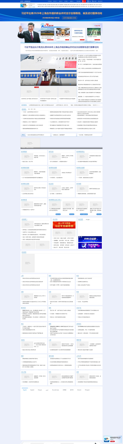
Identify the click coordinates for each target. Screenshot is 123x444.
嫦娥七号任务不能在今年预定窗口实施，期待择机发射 (95, 210)
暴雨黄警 (83, 92)
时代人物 (67, 240)
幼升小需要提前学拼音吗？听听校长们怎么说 (60, 281)
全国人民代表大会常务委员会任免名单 (31, 284)
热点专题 (55, 219)
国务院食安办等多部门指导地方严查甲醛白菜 (32, 333)
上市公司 (96, 6)
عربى (47, 390)
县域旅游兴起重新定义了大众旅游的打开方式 (60, 358)
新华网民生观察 (25, 183)
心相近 (67, 39)
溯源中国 (66, 6)
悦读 (84, 6)
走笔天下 (72, 245)
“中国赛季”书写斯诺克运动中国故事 (67, 98)
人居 (50, 339)
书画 (82, 4)
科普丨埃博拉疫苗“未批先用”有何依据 (31, 239)
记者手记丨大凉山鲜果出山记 (29, 232)
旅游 (71, 6)
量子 (75, 4)
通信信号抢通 (97, 89)
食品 (43, 6)
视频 (90, 4)
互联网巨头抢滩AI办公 (83, 281)
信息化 (49, 6)
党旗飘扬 (56, 240)
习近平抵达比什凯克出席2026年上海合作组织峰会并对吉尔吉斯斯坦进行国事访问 (61, 47)
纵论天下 (56, 247)
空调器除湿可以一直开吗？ (28, 209)
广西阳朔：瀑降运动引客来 (27, 147)
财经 (52, 4)
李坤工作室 (72, 214)
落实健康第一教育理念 (92, 36)
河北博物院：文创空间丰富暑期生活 (30, 381)
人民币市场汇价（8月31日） (62, 105)
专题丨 (79, 59)
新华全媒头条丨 (38, 223)
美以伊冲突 (66, 247)
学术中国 (56, 6)
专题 (97, 50)
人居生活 (46, 6)
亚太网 (92, 6)
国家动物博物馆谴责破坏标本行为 (30, 128)
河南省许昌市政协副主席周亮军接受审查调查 (60, 118)
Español (32, 390)
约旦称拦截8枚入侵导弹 (95, 101)
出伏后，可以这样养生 (83, 301)
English (25, 390)
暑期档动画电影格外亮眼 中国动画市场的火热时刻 (61, 111)
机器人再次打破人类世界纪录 (29, 349)
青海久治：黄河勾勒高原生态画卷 (58, 317)
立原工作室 (99, 214)
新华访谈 (51, 151)
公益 (86, 6)
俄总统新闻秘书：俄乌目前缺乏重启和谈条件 (87, 115)
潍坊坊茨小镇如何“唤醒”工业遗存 (85, 349)
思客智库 (61, 4)
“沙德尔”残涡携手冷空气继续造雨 (93, 92)
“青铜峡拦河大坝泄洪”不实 (61, 313)
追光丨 (24, 237)
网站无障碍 (79, 1)
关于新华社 (50, 1)
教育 (69, 4)
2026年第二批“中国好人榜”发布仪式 (29, 98)
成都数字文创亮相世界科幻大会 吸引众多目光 (60, 115)
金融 (39, 6)
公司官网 (30, 5)
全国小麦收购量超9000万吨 (28, 329)
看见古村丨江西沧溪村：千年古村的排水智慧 (88, 333)
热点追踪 (51, 183)
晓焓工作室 (58, 214)
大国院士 (72, 240)
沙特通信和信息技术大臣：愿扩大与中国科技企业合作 (41, 105)
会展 (76, 6)
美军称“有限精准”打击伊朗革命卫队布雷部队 (91, 99)
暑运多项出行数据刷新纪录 (84, 84)
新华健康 (78, 183)
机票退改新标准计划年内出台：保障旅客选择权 (61, 365)
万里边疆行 (56, 242)
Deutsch (79, 390)
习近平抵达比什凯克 (27, 84)
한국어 (72, 390)
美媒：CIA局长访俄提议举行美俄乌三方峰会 (81, 105)
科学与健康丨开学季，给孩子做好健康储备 (60, 284)
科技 (71, 4)
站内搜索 (94, 1)
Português (87, 390)
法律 (97, 4)
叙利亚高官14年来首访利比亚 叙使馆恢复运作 (87, 118)
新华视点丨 (25, 229)
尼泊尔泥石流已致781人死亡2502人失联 (86, 111)
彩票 (78, 6)
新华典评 (62, 245)
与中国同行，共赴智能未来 (56, 177)
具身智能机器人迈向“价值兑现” (85, 278)
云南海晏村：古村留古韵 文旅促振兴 (86, 313)
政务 (95, 4)
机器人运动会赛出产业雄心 (84, 284)
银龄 (63, 6)
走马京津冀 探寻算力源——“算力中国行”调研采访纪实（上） (40, 345)
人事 (48, 4)
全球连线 (65, 4)
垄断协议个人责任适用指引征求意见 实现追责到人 (34, 115)
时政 (45, 4)
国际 (50, 4)
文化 (79, 4)
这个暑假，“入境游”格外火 (56, 193)
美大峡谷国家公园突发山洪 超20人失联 (86, 128)
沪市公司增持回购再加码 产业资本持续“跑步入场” (89, 361)
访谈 (88, 4)
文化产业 (100, 6)
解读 (97, 76)
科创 (73, 4)
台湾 (58, 4)
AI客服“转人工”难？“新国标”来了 (30, 121)
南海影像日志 (63, 242)
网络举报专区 (100, 1)
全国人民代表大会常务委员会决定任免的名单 (32, 281)
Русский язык (55, 390)
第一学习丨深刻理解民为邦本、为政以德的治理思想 (90, 64)
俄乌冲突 (61, 247)
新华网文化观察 (80, 167)
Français (40, 390)
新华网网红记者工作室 (54, 199)
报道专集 (97, 25)
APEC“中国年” (70, 238)
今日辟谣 (52, 313)
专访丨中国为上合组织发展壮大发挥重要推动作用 (89, 68)
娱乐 (80, 6)
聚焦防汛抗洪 (70, 242)
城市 (69, 6)
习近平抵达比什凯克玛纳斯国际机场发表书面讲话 (36, 50)
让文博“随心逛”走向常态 (27, 193)
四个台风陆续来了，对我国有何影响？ (59, 161)
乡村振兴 (60, 6)
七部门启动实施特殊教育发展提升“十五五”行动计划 (89, 72)
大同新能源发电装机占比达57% (29, 361)
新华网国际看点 (80, 151)
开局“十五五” (57, 238)
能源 (73, 6)
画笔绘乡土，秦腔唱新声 (59, 134)
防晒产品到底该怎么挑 (94, 188)
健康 (84, 4)
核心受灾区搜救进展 (89, 89)
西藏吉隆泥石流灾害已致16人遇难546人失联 (91, 87)
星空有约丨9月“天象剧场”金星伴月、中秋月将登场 (34, 234)
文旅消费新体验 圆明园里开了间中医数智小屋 (88, 310)
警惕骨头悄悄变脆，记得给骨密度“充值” (87, 193)
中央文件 (100, 4)
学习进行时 (40, 4)
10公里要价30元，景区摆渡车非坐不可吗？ (60, 121)
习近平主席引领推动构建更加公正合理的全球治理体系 (82, 50)
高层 (43, 4)
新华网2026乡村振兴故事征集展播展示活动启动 (89, 326)
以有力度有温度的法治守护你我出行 (36, 134)
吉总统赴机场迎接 (53, 50)
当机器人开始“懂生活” (67, 172)
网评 (54, 4)
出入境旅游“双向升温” (96, 84)
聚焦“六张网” (63, 238)
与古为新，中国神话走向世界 (85, 134)
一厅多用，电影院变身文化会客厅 (85, 177)
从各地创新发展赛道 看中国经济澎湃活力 (37, 229)
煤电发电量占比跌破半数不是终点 (30, 358)
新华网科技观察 (53, 167)
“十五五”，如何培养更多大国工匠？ (31, 111)
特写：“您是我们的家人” (63, 50)
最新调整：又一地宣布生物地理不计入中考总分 (89, 96)
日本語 (64, 390)
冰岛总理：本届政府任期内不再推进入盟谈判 (87, 121)
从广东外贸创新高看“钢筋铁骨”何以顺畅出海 (32, 177)
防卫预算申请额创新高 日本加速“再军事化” (87, 161)
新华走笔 (67, 245)
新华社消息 (56, 245)
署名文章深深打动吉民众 (91, 57)
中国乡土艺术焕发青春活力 (84, 317)
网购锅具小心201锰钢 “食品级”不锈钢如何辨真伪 (61, 128)
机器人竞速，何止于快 (27, 161)
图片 (92, 4)
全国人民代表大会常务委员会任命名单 (31, 278)
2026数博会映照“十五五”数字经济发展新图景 (60, 349)
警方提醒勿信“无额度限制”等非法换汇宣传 (59, 125)
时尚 (82, 6)
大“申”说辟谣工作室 (84, 214)
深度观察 (24, 219)
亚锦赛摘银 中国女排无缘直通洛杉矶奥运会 (87, 125)
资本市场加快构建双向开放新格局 (85, 358)
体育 (77, 4)
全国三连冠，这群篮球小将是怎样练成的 (35, 237)
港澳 (56, 4)
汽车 (41, 6)
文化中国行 (61, 240)
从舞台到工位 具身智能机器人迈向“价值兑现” (33, 125)
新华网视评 (24, 151)
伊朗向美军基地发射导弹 (83, 101)
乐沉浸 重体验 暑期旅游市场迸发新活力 (59, 361)
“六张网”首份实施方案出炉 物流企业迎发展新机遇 (34, 118)
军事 (86, 4)
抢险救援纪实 (81, 89)
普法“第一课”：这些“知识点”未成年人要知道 (88, 80)
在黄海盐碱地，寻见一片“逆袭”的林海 (86, 329)
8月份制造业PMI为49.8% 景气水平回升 (87, 76)
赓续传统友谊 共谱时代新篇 (77, 36)
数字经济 (52, 6)
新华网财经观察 (25, 167)
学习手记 (82, 39)
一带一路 (89, 6)
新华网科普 (24, 199)
